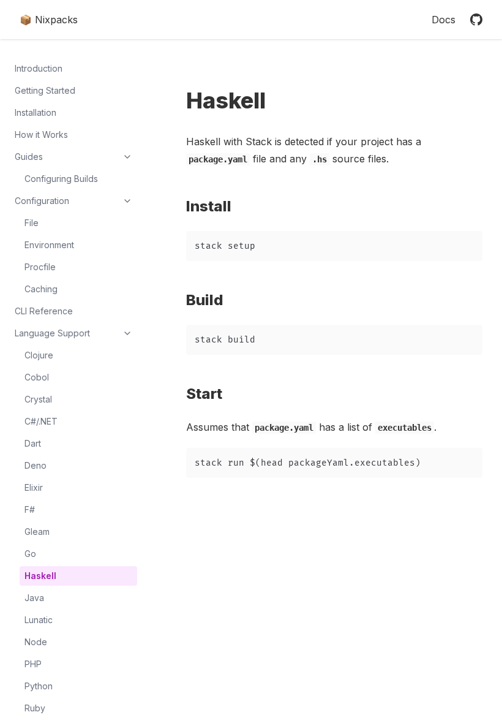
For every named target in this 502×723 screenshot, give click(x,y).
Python (38, 686)
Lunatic (38, 620)
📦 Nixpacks (49, 19)
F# (29, 509)
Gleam (37, 531)
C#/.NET (41, 421)
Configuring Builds (61, 178)
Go (30, 553)
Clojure (38, 355)
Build (211, 300)
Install (215, 206)
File (31, 223)
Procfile (40, 267)
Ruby (34, 708)
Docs (443, 19)
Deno (35, 465)
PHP (33, 664)
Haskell (40, 575)
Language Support (52, 333)
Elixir (33, 487)
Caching (41, 289)
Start (211, 394)
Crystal (38, 399)
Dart (32, 443)
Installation (35, 112)
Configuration (42, 200)
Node (35, 642)
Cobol (36, 377)
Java (34, 597)
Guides (29, 156)
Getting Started (45, 90)
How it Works (41, 134)
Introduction (38, 68)
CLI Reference (44, 311)
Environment (49, 245)
